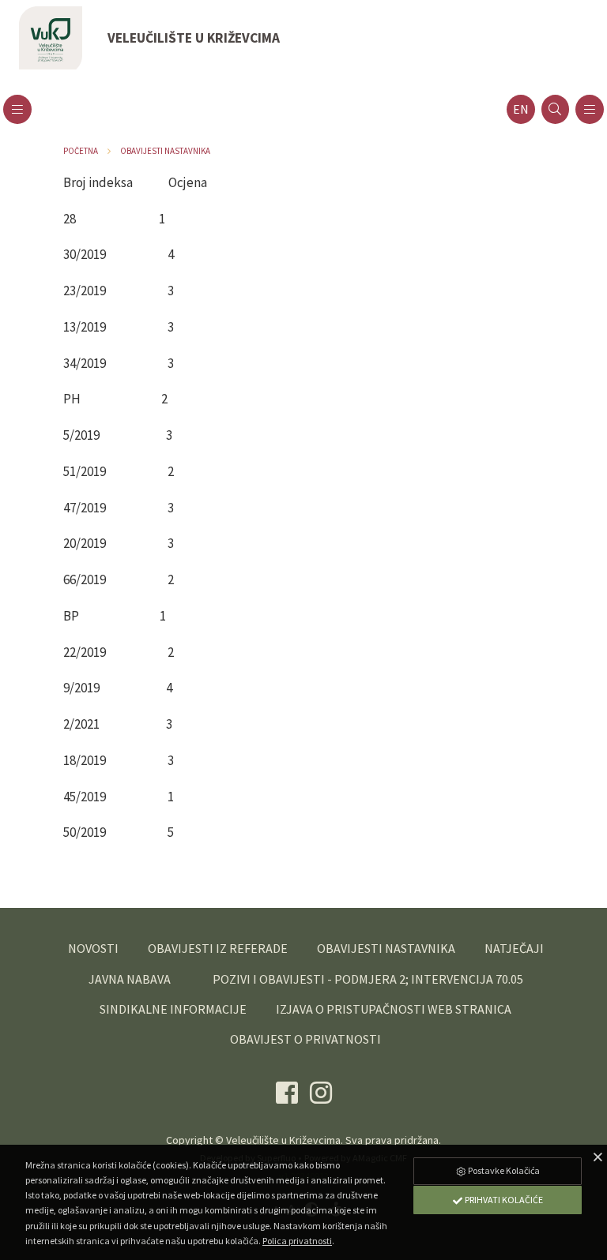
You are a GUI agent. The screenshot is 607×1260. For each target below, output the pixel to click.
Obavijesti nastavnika (165, 150)
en (521, 109)
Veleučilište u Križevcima (283, 1140)
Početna (80, 150)
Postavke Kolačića (503, 1170)
